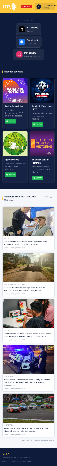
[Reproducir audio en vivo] (38, 6)
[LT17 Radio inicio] (10, 7)
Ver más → (48, 198)
